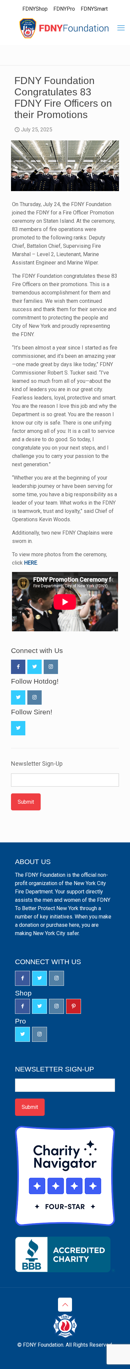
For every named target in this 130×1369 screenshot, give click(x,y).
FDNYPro (64, 9)
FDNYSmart (94, 9)
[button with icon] (18, 667)
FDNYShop (35, 9)
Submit (26, 802)
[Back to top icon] (65, 1305)
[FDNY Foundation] (65, 28)
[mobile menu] (121, 28)
